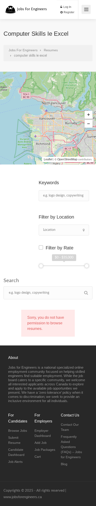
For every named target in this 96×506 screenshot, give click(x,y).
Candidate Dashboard (16, 452)
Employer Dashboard (42, 433)
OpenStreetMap (67, 159)
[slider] (41, 266)
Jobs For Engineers (32, 8)
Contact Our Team (70, 427)
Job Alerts (15, 462)
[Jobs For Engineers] (10, 7)
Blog (64, 464)
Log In (67, 7)
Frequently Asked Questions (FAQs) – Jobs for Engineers (71, 447)
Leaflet (48, 159)
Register (68, 12)
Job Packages (44, 449)
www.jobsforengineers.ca (22, 497)
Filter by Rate (59, 247)
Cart (37, 456)
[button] (89, 115)
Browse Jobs (17, 430)
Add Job (40, 443)
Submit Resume (14, 440)
